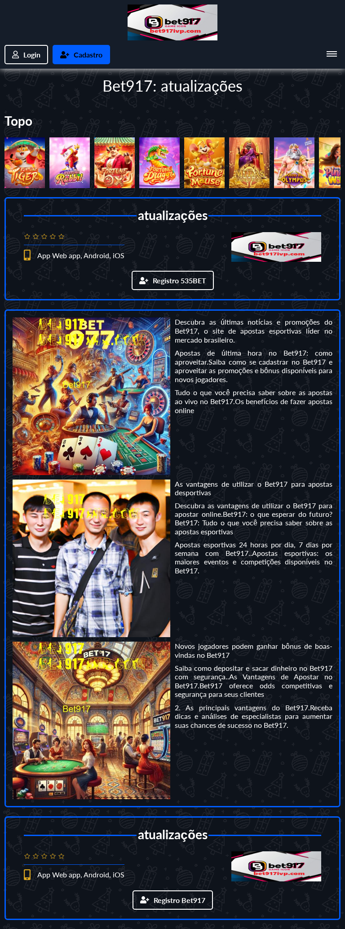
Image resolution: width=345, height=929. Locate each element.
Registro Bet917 (179, 900)
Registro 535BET (179, 280)
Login (31, 54)
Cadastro (88, 54)
